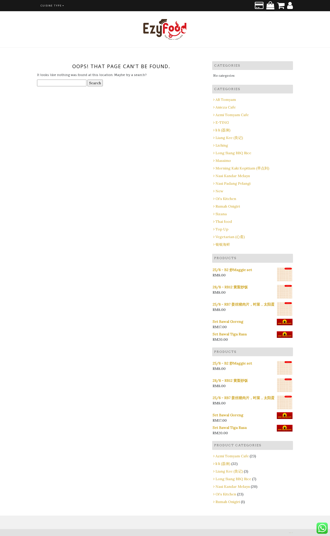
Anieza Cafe (226, 107)
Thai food (224, 221)
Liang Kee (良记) (229, 137)
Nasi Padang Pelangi (233, 183)
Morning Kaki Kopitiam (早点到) (242, 168)
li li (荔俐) (223, 130)
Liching (222, 145)
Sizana (221, 214)
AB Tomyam (226, 99)
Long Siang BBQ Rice (233, 153)
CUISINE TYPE (51, 5)
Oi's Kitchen (226, 198)
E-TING (222, 122)
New (219, 191)
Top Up (222, 229)
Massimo (223, 160)
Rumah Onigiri (228, 206)
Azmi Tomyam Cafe (232, 115)
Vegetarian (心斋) (230, 236)
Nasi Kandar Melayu (233, 176)
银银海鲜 (223, 244)
